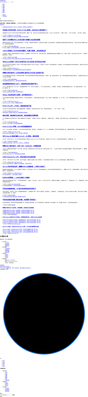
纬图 (16, 57)
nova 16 (12, 173)
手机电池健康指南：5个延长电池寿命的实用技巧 (19, 188)
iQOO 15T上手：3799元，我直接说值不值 (17, 106)
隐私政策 (7, 245)
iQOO (12, 35)
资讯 (4, 5)
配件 (4, 12)
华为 (12, 68)
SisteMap (7, 249)
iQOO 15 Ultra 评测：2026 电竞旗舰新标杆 (17, 126)
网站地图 (7, 250)
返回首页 (2, 24)
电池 (16, 90)
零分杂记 (7, 266)
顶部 (4, 366)
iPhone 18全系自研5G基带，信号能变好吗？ (18, 95)
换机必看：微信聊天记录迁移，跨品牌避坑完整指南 (20, 115)
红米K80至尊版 (16, 184)
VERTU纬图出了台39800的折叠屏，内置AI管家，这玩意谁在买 (24, 51)
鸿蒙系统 (15, 141)
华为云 (6, 257)
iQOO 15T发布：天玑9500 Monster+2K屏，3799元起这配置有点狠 (21, 226)
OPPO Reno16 (17, 223)
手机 (4, 8)
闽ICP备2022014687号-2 (25, 267)
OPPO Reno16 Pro (18, 162)
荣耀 (12, 46)
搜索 (4, 363)
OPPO (12, 162)
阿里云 (6, 254)
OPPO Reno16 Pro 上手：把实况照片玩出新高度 (19, 157)
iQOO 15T (16, 111)
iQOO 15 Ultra (17, 131)
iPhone (12, 101)
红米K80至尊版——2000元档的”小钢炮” (16, 177)
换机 (16, 122)
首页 (4, 4)
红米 (12, 184)
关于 (4, 364)
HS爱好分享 (2, 0)
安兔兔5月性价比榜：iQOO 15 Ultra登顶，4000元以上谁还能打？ (25, 30)
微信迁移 (13, 122)
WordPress (17, 267)
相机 (4, 9)
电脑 (4, 7)
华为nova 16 (19, 173)
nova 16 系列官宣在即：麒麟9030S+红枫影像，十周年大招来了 (24, 166)
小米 (15, 35)
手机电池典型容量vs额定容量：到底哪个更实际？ (19, 199)
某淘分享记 (2, 266)
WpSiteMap (7, 248)
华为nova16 (15, 68)
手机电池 (13, 90)
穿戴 (4, 11)
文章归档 (5, 16)
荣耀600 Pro (16, 46)
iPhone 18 (16, 101)
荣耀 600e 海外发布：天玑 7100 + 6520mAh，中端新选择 (22, 146)
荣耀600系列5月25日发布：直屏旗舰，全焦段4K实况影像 (18, 207)
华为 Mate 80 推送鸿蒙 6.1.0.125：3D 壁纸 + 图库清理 (21, 136)
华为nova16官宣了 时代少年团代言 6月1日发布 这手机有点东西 (24, 61)
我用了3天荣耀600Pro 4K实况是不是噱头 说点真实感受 (21, 39)
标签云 (4, 14)
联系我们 (7, 244)
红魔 (20, 35)
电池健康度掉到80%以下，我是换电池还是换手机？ (20, 84)
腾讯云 (6, 256)
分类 (4, 362)
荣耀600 (15, 79)
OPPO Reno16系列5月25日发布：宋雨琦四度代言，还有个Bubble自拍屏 (22, 217)
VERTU (13, 57)
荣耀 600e (15, 152)
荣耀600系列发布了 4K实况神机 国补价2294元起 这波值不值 (23, 73)
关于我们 (7, 243)
